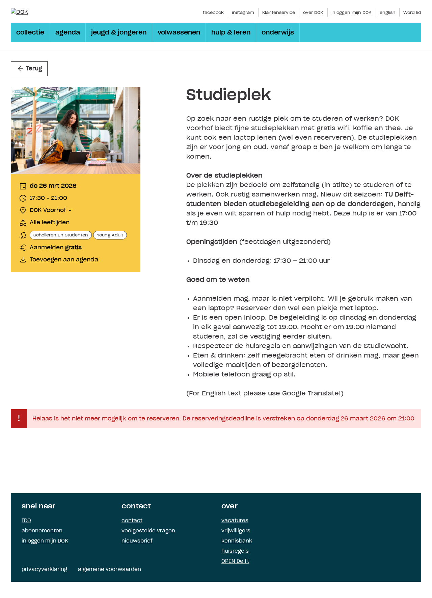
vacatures (234, 521)
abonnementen (42, 531)
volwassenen (179, 33)
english (387, 12)
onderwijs (278, 33)
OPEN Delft (235, 561)
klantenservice (278, 12)
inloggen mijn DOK (351, 12)
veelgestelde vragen (148, 531)
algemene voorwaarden (109, 569)
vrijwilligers (235, 531)
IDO (26, 521)
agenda (67, 33)
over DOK (313, 12)
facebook (213, 12)
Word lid (412, 12)
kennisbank (236, 541)
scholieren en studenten (60, 235)
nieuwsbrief (137, 541)
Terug (34, 68)
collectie (30, 33)
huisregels (235, 551)
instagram (243, 12)
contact (132, 521)
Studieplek (228, 95)
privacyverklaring (44, 569)
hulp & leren (230, 33)
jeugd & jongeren (118, 33)
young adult (110, 235)
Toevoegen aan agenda (64, 259)
